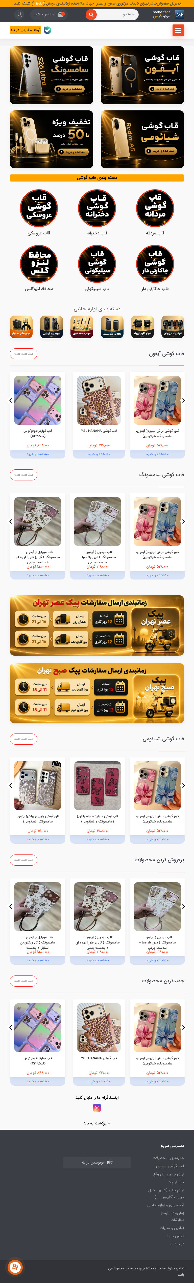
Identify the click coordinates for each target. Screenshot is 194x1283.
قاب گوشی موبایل (170, 1166)
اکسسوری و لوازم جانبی (165, 1205)
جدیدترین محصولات (168, 1158)
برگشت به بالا (96, 1123)
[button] (49, 14)
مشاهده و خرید (157, 454)
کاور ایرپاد (176, 1182)
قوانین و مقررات (172, 1228)
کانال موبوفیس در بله (97, 1163)
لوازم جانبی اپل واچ (168, 1174)
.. (34, 3)
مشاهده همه (23, 354)
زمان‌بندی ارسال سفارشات (172, 1216)
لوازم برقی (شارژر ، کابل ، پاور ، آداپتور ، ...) (166, 1193)
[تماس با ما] (15, 1267)
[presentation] (183, 400)
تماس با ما (175, 1236)
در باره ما (177, 1244)
